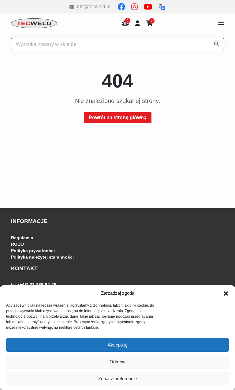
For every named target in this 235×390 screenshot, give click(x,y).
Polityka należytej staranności (42, 257)
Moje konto (137, 23)
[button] (226, 293)
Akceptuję (118, 344)
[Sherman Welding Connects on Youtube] (148, 6)
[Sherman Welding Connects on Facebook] (122, 6)
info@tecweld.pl (93, 6)
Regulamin (22, 237)
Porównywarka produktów (125, 23)
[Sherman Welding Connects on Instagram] (135, 6)
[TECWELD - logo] (34, 23)
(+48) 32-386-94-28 (37, 284)
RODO (17, 244)
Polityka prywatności (33, 250)
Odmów (117, 361)
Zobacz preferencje (117, 378)
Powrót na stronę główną (118, 117)
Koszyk (152, 21)
